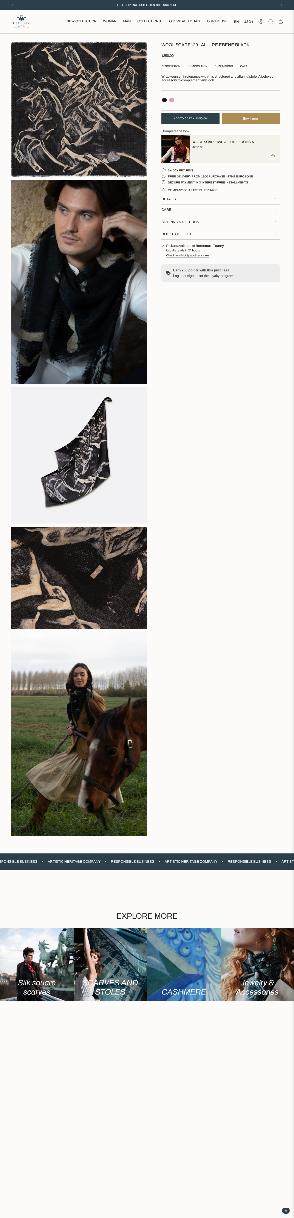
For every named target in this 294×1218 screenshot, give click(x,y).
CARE (166, 209)
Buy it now (250, 118)
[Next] (281, 5)
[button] (110, 21)
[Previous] (13, 5)
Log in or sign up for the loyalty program (203, 276)
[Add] (272, 156)
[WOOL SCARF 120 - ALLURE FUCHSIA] (174, 149)
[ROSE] (172, 100)
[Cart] (281, 21)
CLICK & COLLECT (176, 234)
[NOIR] (164, 100)
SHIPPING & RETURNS (180, 222)
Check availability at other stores (187, 255)
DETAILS (168, 199)
